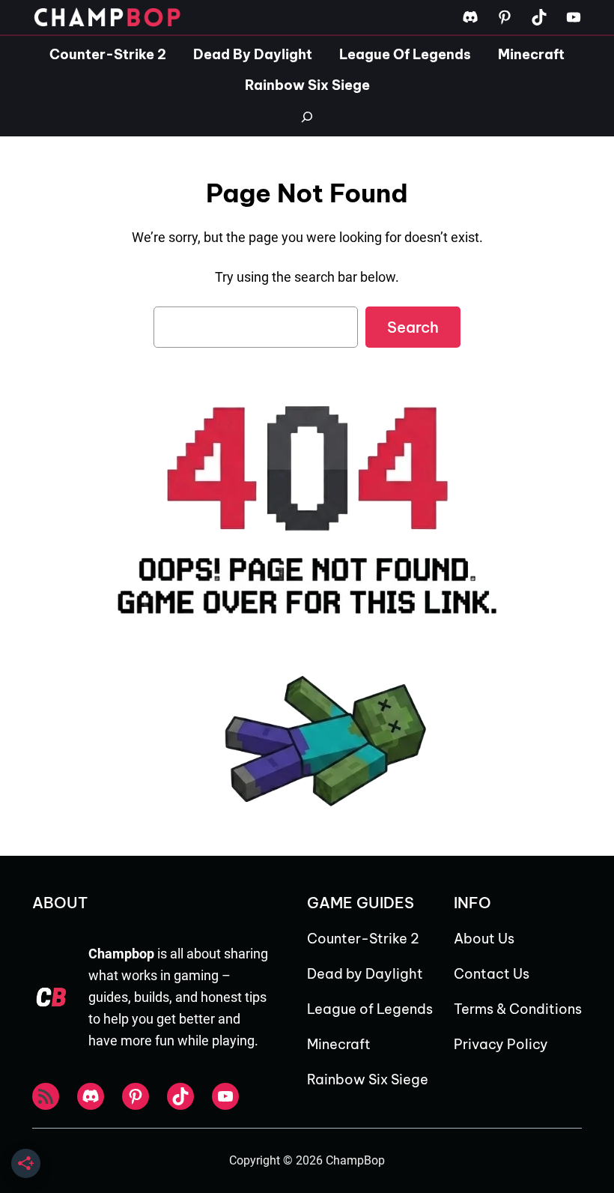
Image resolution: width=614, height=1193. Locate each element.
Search (413, 327)
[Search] (307, 116)
